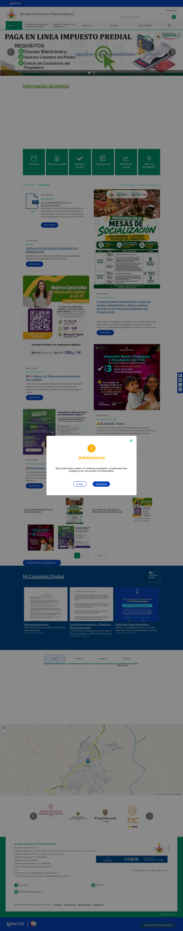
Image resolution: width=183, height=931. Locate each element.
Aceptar (79, 484)
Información (101, 484)
